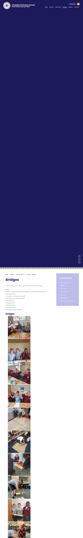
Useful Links (72, 4)
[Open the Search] (78, 4)
